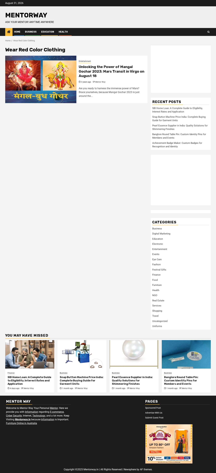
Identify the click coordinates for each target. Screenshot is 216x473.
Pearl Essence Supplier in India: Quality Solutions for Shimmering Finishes (132, 380)
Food (155, 280)
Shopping (157, 310)
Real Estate (158, 300)
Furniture (157, 285)
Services (156, 305)
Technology (38, 415)
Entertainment (85, 61)
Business (31, 32)
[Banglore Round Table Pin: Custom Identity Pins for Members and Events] (186, 354)
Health (63, 32)
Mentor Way (100, 82)
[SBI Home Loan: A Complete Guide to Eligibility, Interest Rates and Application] (29, 354)
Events (155, 254)
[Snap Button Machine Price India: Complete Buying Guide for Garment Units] (81, 354)
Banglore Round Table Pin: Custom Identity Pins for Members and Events (181, 380)
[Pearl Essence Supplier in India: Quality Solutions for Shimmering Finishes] (134, 354)
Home (17, 32)
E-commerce (57, 411)
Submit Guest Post (154, 417)
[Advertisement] (180, 69)
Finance (156, 274)
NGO (154, 295)
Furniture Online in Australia (21, 423)
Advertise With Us (153, 412)
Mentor (54, 408)
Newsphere (130, 469)
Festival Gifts (159, 269)
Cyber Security (14, 415)
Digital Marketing (161, 233)
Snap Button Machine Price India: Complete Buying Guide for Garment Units (81, 380)
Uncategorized (159, 321)
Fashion (156, 264)
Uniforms (157, 326)
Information (31, 411)
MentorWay (26, 15)
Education (47, 32)
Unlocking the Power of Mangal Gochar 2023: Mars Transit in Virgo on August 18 (111, 71)
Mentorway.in (23, 419)
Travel (155, 315)
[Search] (208, 32)
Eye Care (157, 259)
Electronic (157, 244)
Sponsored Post (153, 408)
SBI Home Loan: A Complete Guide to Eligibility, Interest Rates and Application (29, 380)
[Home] (9, 32)
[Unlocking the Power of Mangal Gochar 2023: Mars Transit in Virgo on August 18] (40, 79)
